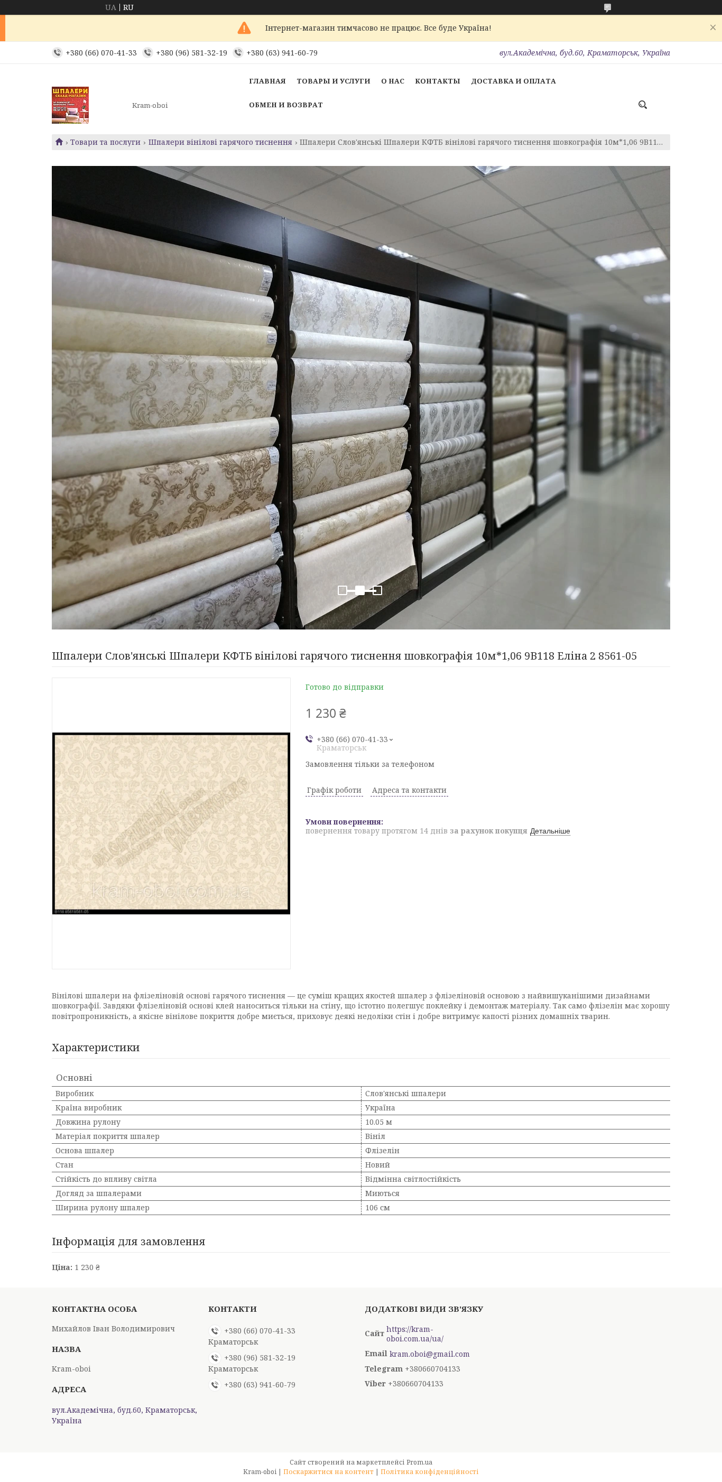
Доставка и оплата (513, 81)
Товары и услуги (334, 81)
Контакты (437, 81)
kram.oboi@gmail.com (430, 1354)
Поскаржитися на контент (328, 1471)
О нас (392, 81)
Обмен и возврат (286, 104)
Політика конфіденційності (430, 1471)
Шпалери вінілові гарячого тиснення (220, 142)
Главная (267, 81)
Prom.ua (419, 1462)
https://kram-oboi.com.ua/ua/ (414, 1334)
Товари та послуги (105, 142)
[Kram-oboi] (89, 105)
